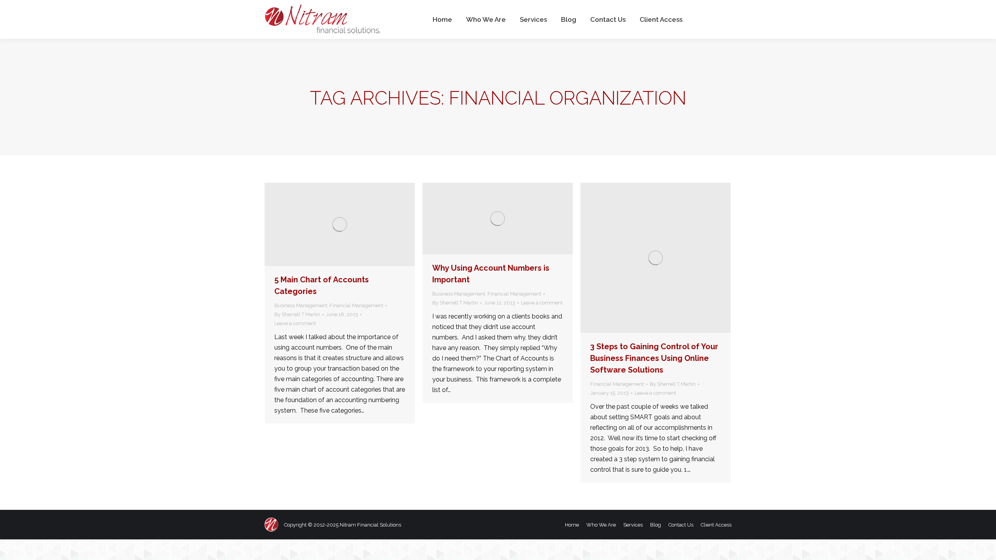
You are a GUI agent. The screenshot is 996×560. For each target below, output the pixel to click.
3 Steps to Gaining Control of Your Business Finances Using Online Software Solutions (654, 358)
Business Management (300, 305)
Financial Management (356, 305)
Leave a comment (295, 323)
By (297, 314)
